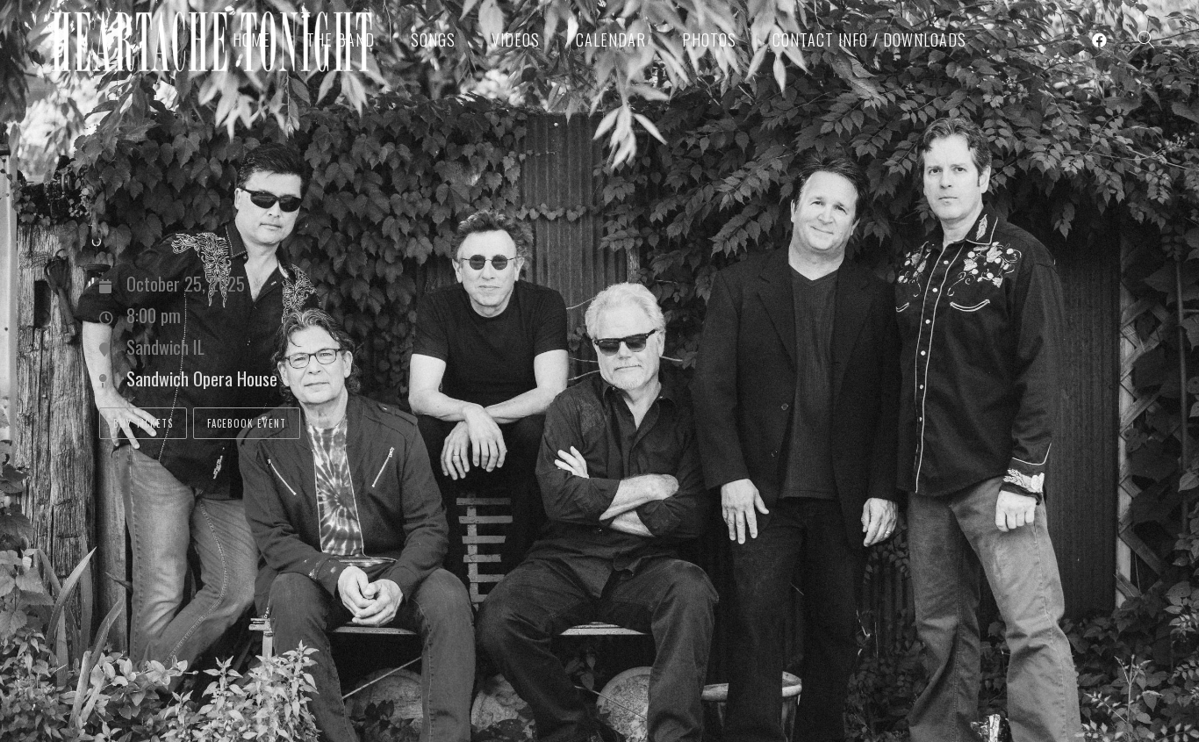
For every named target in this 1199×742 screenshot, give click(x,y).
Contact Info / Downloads (869, 39)
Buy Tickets (143, 423)
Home (251, 39)
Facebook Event (246, 423)
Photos (709, 39)
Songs (433, 39)
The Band (340, 39)
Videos (516, 39)
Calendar (611, 39)
